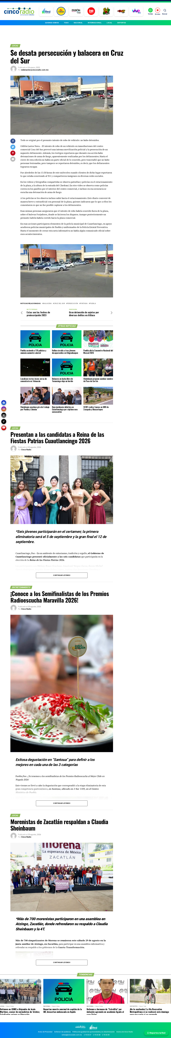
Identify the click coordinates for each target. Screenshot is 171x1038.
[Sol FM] (106, 11)
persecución (72, 303)
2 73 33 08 (96, 1035)
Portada (84, 303)
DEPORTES (121, 23)
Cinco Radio (26, 450)
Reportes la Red (157, 1033)
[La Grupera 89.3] (61, 11)
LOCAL (109, 23)
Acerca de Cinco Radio (124, 1032)
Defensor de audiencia (62, 1032)
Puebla (93, 303)
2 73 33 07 (87, 1035)
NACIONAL (78, 23)
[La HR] (91, 11)
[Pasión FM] (76, 11)
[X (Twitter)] (3, 415)
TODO (66, 23)
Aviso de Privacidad (45, 1032)
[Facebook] (3, 402)
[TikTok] (3, 421)
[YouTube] (3, 427)
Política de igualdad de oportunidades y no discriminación (93, 1032)
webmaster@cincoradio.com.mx (34, 70)
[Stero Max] (121, 11)
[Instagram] (3, 408)
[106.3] (136, 11)
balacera (47, 303)
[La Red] (46, 11)
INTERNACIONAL (95, 23)
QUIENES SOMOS (52, 23)
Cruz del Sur (59, 303)
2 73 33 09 (105, 1035)
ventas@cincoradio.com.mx (72, 1035)
